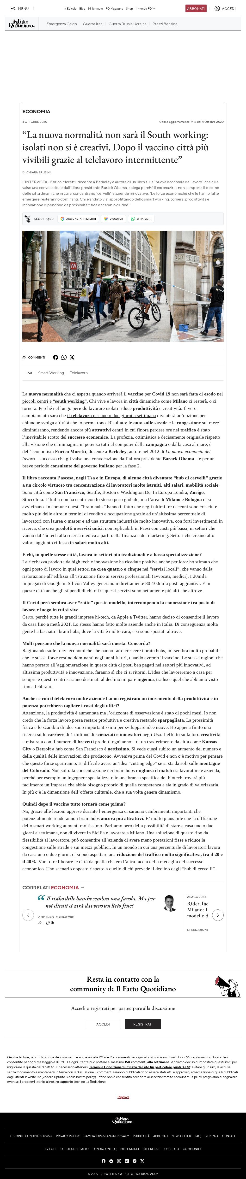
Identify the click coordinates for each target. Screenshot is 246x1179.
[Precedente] (28, 915)
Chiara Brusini (36, 172)
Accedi (103, 1024)
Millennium (95, 8)
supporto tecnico (72, 1081)
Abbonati (196, 8)
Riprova (123, 1097)
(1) (52, 922)
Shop (129, 8)
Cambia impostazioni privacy (106, 1136)
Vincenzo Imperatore (56, 917)
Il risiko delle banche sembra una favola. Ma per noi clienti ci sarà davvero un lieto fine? (100, 902)
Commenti (36, 357)
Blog (82, 8)
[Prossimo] (218, 915)
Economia (36, 111)
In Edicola (70, 8)
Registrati (143, 1024)
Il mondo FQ (144, 8)
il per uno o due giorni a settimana (111, 415)
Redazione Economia (207, 929)
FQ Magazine (114, 8)
